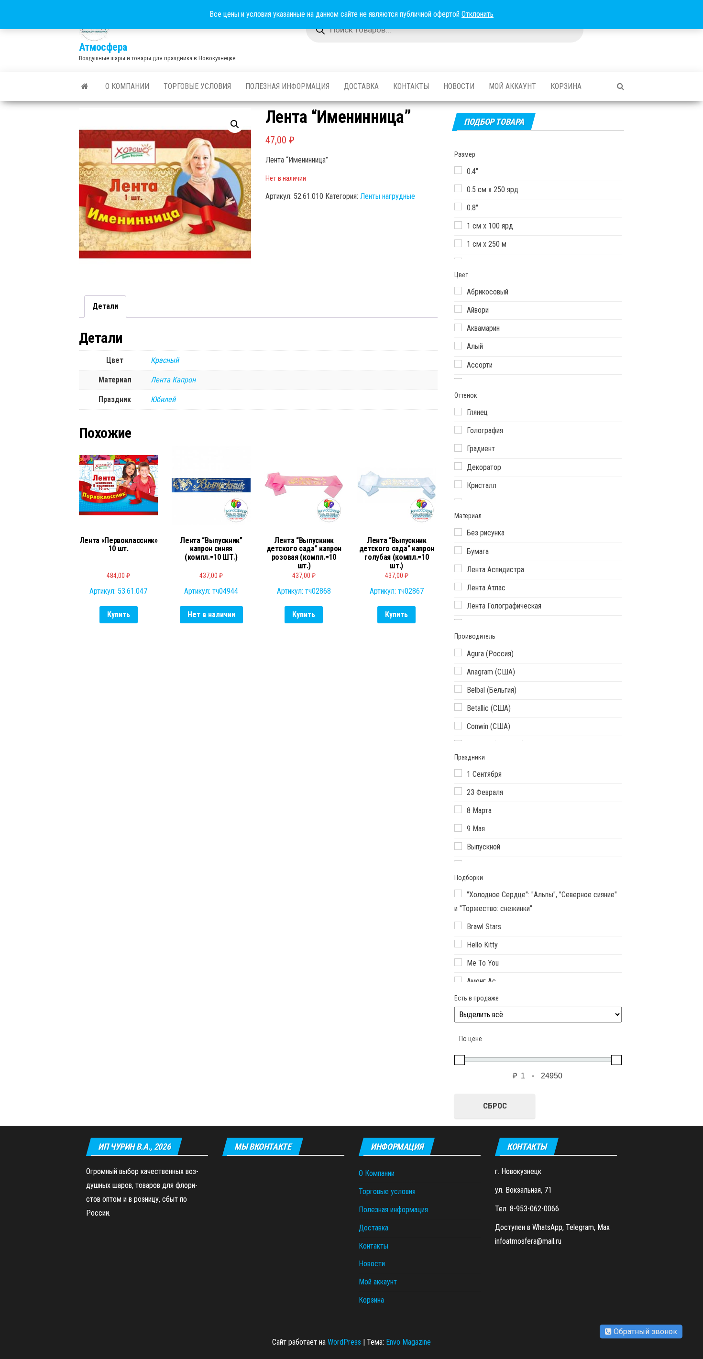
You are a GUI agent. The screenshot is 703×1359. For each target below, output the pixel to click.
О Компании (127, 86)
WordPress (344, 1342)
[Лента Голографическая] (458, 605)
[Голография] (458, 430)
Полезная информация (287, 86)
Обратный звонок (644, 1331)
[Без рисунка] (458, 532)
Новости (458, 86)
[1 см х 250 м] (458, 243)
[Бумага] (458, 550)
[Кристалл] (458, 484)
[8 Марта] (458, 809)
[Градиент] (458, 448)
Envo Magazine (408, 1342)
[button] (234, 124)
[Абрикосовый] (458, 290)
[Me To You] (458, 962)
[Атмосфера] (85, 86)
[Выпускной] (458, 846)
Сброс (495, 1105)
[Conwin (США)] (458, 725)
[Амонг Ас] (458, 980)
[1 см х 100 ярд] (458, 225)
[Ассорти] (458, 364)
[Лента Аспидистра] (458, 568)
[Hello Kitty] (458, 943)
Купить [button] (118, 614)
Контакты (411, 86)
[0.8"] (458, 206)
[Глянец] (458, 411)
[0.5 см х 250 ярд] (458, 188)
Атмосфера (103, 47)
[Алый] (458, 345)
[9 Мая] (458, 828)
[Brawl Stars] (458, 925)
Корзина (566, 86)
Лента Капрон (173, 379)
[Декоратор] (458, 466)
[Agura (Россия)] (458, 652)
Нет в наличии (211, 614)
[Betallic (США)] (458, 707)
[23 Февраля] (458, 791)
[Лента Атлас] (458, 586)
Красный (165, 360)
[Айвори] (458, 309)
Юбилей (163, 399)
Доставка (361, 86)
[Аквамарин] (458, 327)
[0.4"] (458, 170)
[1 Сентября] (458, 773)
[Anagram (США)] (458, 670)
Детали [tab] (105, 306)
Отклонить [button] (477, 14)
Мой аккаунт (512, 86)
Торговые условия (197, 86)
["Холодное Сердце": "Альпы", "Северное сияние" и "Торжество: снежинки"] (458, 893)
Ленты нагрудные (387, 196)
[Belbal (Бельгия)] (458, 689)
